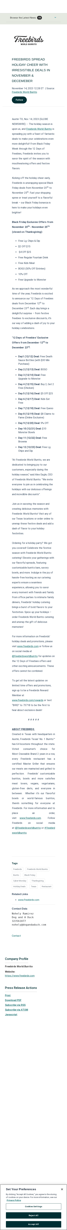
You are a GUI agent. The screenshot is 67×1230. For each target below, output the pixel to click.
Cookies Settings (33, 1206)
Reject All (33, 1215)
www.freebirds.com (28, 646)
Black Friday (29, 875)
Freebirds (17, 869)
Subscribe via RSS (15, 1005)
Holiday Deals (19, 886)
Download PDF (13, 1000)
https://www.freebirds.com (20, 975)
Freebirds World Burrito (24, 92)
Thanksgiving (37, 881)
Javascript (11, 1014)
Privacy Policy (14, 1200)
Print (8, 995)
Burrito (16, 875)
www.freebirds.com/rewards (27, 700)
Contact (16, 935)
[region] (33, 1207)
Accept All (33, 1224)
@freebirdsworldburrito (25, 656)
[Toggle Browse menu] (55, 17)
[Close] (62, 1189)
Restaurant (46, 886)
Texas (33, 886)
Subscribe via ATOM (16, 1009)
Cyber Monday (19, 881)
